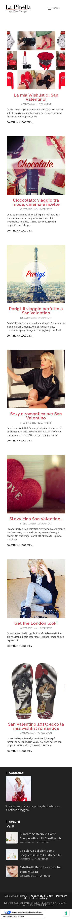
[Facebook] (8, 827)
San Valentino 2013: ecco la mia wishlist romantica (36, 726)
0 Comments (43, 842)
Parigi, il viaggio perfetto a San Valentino (36, 310)
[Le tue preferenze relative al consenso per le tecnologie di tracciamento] (66, 913)
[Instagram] (13, 827)
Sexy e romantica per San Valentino (36, 415)
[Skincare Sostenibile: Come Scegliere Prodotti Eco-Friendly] (12, 838)
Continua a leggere (18, 810)
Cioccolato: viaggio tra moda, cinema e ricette (36, 202)
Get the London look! (36, 623)
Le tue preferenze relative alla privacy (26, 912)
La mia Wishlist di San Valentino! (36, 97)
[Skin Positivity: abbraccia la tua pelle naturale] (12, 871)
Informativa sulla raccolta (13, 916)
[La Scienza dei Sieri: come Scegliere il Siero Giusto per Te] (12, 854)
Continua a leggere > (19, 122)
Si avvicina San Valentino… (36, 518)
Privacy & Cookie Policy (45, 897)
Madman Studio (41, 895)
